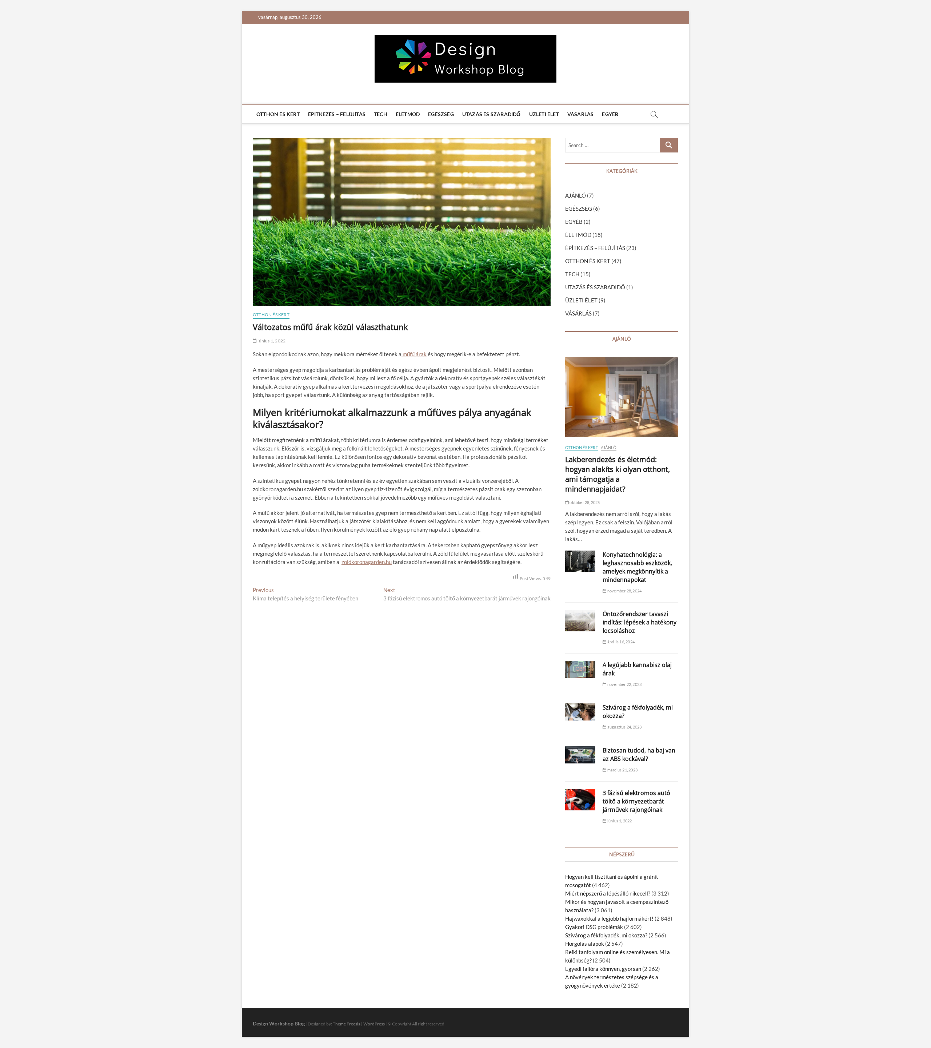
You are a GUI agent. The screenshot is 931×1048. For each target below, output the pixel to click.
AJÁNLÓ (575, 195)
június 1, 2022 (271, 341)
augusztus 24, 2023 (624, 727)
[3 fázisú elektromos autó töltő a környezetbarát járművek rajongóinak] (580, 799)
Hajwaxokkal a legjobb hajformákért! (609, 918)
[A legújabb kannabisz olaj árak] (580, 669)
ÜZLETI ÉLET (544, 114)
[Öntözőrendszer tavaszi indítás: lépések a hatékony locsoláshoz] (580, 620)
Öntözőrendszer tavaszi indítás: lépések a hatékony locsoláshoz (639, 622)
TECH (380, 114)
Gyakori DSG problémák (594, 927)
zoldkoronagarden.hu (366, 562)
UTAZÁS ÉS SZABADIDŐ (491, 114)
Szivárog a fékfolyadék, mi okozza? (606, 935)
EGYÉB (610, 114)
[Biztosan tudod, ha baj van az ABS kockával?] (580, 754)
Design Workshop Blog (279, 1023)
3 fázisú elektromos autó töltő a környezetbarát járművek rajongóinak (636, 801)
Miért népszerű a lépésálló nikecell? (607, 893)
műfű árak (414, 354)
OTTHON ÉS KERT (278, 114)
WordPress (374, 1024)
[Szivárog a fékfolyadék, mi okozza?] (580, 711)
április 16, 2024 (621, 641)
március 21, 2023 (622, 769)
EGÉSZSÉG (441, 114)
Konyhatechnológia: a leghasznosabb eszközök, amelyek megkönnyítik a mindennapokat (637, 567)
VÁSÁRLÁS (580, 114)
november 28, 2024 (624, 590)
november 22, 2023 (624, 684)
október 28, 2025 (584, 502)
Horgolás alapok (584, 943)
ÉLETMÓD (408, 114)
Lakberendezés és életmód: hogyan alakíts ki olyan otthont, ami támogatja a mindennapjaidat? (617, 474)
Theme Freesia (346, 1024)
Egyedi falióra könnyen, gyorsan (603, 968)
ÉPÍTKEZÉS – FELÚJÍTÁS (336, 114)
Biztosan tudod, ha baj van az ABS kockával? (639, 754)
